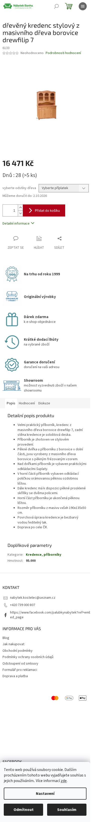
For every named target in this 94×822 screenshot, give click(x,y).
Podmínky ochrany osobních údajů (28, 657)
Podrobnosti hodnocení (63, 53)
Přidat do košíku (47, 210)
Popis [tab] (11, 403)
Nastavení (45, 793)
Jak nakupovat (13, 644)
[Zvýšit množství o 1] (20, 207)
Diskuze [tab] (44, 403)
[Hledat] (56, 6)
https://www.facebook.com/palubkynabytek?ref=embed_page (50, 615)
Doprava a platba (15, 676)
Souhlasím (66, 809)
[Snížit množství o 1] (20, 213)
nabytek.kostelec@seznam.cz (32, 597)
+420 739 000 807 (22, 605)
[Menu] (83, 6)
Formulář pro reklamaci (20, 669)
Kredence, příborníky (43, 554)
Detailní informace (16, 223)
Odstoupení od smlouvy (20, 663)
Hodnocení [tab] (27, 403)
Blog (6, 637)
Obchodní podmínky (18, 650)
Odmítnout (24, 809)
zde (64, 781)
